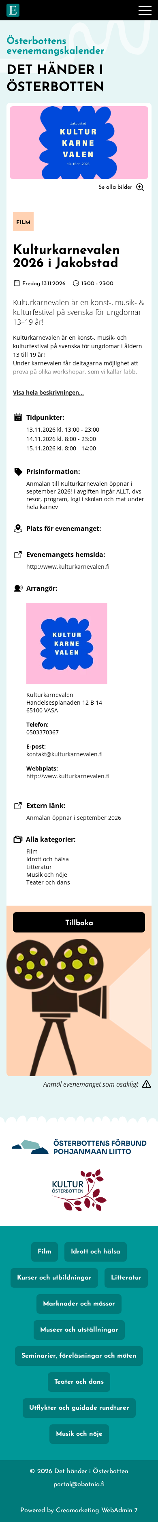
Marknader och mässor (79, 1304)
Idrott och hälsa (95, 1252)
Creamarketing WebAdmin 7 (97, 1510)
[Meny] (145, 10)
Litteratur (126, 1278)
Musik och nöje (79, 1434)
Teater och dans (79, 1382)
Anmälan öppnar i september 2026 (73, 817)
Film (44, 1252)
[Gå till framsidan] (12, 10)
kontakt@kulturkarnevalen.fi (64, 754)
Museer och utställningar (79, 1330)
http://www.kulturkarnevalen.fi (67, 566)
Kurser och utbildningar (54, 1278)
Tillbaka (79, 923)
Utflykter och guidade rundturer (79, 1408)
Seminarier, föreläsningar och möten (79, 1356)
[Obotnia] (79, 1147)
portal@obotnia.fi (79, 1484)
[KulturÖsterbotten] (79, 1191)
